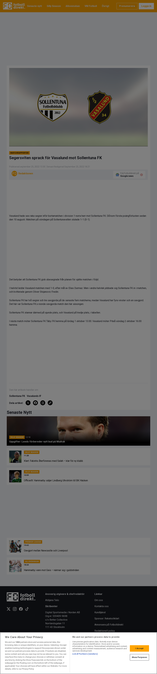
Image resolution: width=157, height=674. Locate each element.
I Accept (139, 648)
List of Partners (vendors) (85, 654)
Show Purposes (139, 657)
